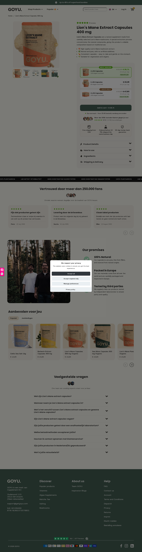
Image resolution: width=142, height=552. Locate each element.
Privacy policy (70, 289)
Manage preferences (71, 284)
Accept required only (71, 279)
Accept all (71, 274)
